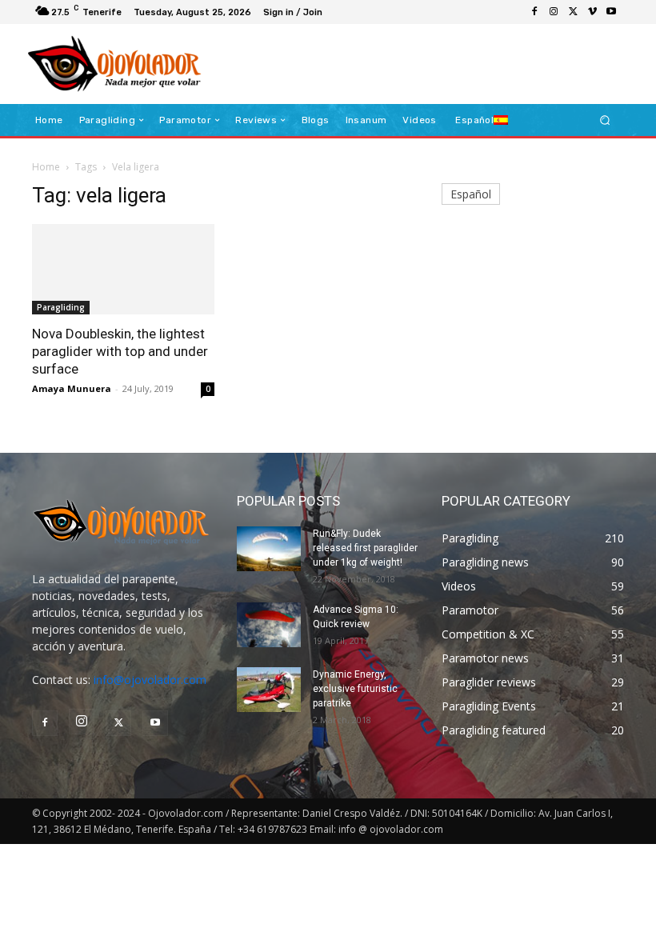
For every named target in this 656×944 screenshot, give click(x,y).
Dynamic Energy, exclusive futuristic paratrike (355, 689)
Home (46, 167)
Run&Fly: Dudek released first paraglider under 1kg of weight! (365, 548)
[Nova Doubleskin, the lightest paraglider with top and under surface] (123, 269)
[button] (605, 120)
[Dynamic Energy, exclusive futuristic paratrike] (269, 689)
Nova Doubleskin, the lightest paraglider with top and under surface (120, 351)
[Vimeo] (592, 12)
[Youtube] (611, 12)
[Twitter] (572, 12)
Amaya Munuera (71, 388)
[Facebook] (534, 12)
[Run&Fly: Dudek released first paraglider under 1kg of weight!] (269, 548)
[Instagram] (553, 12)
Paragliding (61, 307)
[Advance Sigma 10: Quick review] (269, 624)
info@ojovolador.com (150, 679)
